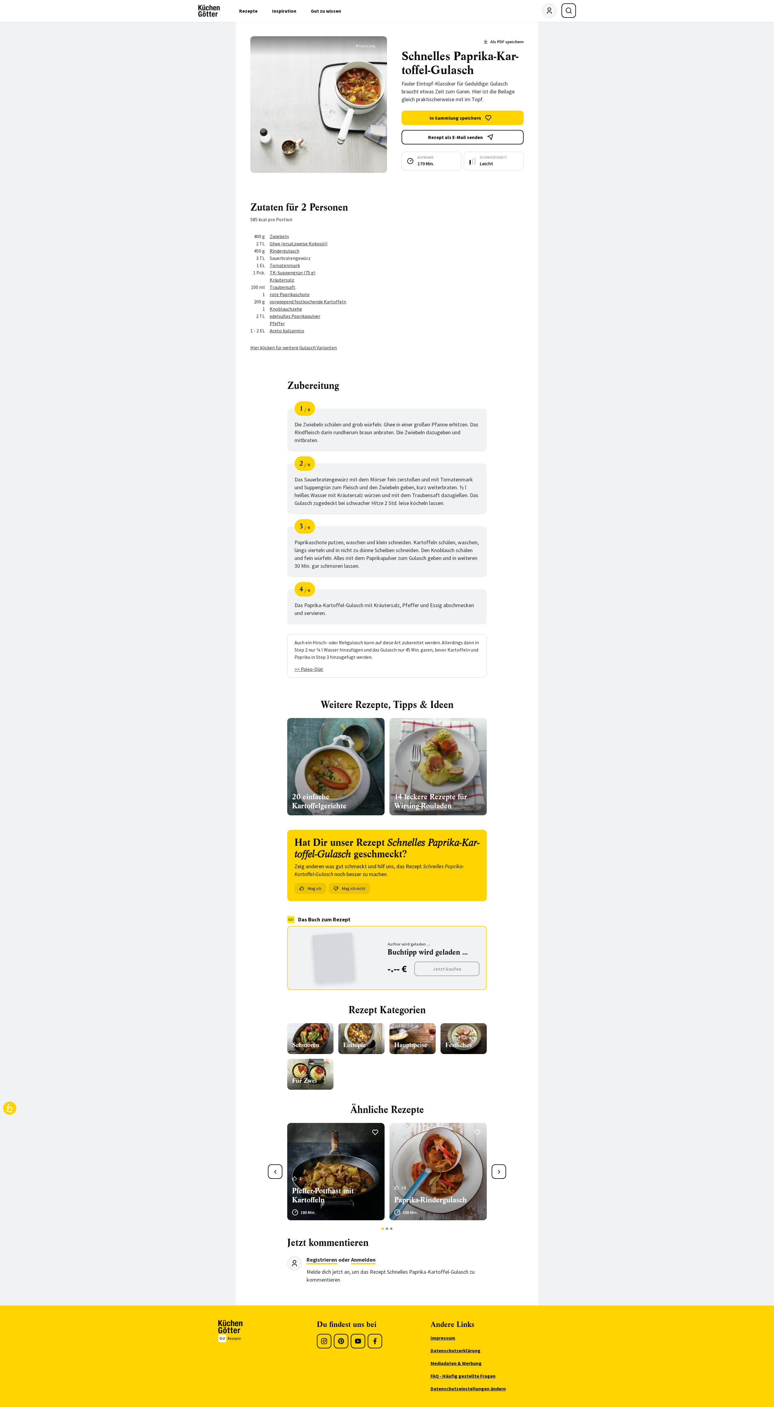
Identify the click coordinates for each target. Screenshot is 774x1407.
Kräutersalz (282, 280)
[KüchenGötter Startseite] (209, 11)
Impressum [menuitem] (443, 1338)
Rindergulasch (284, 251)
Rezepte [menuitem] (248, 11)
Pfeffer (277, 323)
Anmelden (363, 1259)
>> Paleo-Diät (308, 669)
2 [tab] (387, 1228)
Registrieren (322, 1259)
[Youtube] (358, 1341)
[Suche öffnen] (568, 10)
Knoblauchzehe (286, 309)
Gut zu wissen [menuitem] (326, 11)
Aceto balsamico (287, 331)
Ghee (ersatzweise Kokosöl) (298, 244)
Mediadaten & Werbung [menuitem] (456, 1363)
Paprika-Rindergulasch (430, 1200)
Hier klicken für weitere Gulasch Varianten (293, 347)
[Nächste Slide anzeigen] (499, 1171)
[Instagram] (324, 1341)
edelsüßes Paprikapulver (295, 316)
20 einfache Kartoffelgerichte (319, 801)
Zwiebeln (279, 236)
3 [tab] (391, 1228)
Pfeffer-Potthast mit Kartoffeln (323, 1195)
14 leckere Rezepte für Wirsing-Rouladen (430, 801)
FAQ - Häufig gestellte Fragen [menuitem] (463, 1376)
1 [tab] (383, 1228)
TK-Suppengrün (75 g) (292, 273)
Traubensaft (282, 287)
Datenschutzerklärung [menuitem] (455, 1350)
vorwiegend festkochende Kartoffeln (308, 302)
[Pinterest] (341, 1341)
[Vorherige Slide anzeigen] (275, 1171)
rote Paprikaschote (290, 294)
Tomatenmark (285, 265)
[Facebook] (375, 1341)
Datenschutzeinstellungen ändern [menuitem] (468, 1389)
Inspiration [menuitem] (284, 11)
